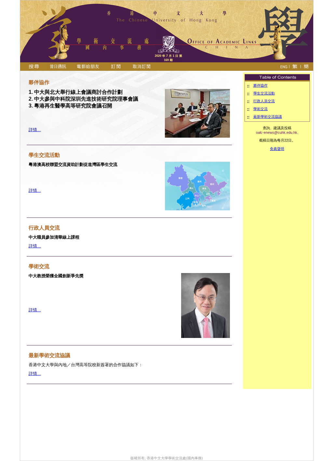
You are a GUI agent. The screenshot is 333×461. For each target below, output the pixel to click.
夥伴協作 (260, 85)
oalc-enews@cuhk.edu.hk (276, 132)
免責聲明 (277, 149)
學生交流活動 (264, 93)
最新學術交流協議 (267, 116)
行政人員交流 (264, 101)
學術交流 (260, 109)
